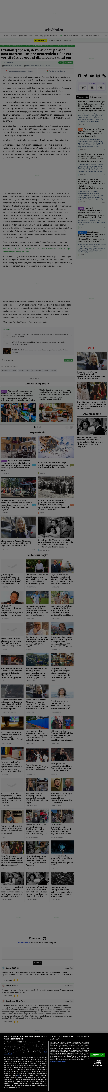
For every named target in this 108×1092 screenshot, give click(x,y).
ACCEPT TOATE (97, 1055)
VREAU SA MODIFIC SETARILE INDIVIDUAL (97, 1063)
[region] (54, 1062)
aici (18, 1075)
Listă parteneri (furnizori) (58, 1061)
